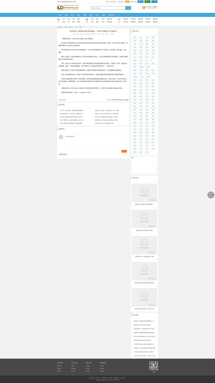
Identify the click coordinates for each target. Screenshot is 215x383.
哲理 (135, 60)
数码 (153, 63)
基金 (153, 109)
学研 (135, 44)
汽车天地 (125, 22)
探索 (148, 67)
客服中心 (73, 366)
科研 (147, 80)
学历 (135, 86)
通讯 (135, 63)
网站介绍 (59, 366)
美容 (141, 73)
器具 (135, 142)
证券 (147, 113)
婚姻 (135, 132)
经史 (153, 90)
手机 (147, 106)
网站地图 (73, 368)
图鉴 (147, 44)
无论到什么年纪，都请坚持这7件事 (104, 123)
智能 (141, 63)
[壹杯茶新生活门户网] (68, 7)
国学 (147, 86)
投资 (141, 109)
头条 (141, 37)
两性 (147, 73)
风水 (153, 96)
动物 (147, 50)
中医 (153, 73)
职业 (153, 80)
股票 (147, 109)
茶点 (141, 129)
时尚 (153, 99)
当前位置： (60, 27)
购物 (97, 22)
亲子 (73, 19)
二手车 (103, 22)
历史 (153, 57)
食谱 (147, 126)
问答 (78, 15)
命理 (147, 96)
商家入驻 (102, 366)
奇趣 (135, 50)
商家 (84, 15)
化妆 (135, 106)
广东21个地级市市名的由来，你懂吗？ (144, 352)
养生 (153, 70)
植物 (141, 50)
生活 (153, 129)
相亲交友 (133, 22)
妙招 (141, 136)
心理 (135, 73)
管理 (147, 152)
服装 (141, 103)
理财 (135, 109)
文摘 (80, 27)
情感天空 (147, 22)
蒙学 (153, 86)
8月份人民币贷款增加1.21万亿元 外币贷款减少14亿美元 (144, 309)
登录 (127, 1)
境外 (153, 116)
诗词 (141, 90)
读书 (135, 54)
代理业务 (88, 368)
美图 (103, 15)
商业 (153, 40)
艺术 (147, 57)
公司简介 (97, 378)
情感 (153, 132)
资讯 (66, 15)
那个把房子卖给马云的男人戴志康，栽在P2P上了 (145, 344)
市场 (147, 149)
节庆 (135, 99)
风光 (153, 44)
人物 (135, 47)
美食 (64, 22)
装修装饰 (155, 19)
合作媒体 (122, 378)
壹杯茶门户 (93, 34)
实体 (141, 152)
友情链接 (88, 371)
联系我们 (111, 15)
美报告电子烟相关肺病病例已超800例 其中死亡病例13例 (144, 283)
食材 (141, 126)
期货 (141, 113)
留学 (135, 83)
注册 (132, 1)
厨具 (135, 129)
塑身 (141, 70)
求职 (92, 19)
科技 (141, 60)
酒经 (153, 142)
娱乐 (72, 15)
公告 (141, 44)
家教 (141, 83)
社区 (97, 15)
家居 (141, 132)
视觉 (147, 129)
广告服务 (88, 366)
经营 (135, 152)
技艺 (141, 142)
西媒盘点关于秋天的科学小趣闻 (144, 230)
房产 (64, 19)
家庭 (147, 132)
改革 (135, 80)
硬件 (135, 67)
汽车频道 (102, 371)
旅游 (73, 22)
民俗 (135, 96)
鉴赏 (135, 149)
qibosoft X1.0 (105, 380)
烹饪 (147, 122)
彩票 (135, 116)
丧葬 (141, 99)
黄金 (135, 113)
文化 (153, 50)
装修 (68, 19)
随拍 (147, 119)
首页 (60, 15)
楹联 (141, 93)
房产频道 (102, 368)
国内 (147, 116)
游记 (141, 119)
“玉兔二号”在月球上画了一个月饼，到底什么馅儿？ (145, 356)
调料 (153, 126)
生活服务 (109, 22)
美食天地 (140, 22)
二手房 (103, 19)
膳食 (147, 70)
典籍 (135, 93)
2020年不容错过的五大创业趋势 (120, 100)
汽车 (68, 22)
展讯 (147, 40)
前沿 (153, 37)
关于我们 (91, 378)
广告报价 (103, 378)
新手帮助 (73, 371)
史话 (135, 139)
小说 (135, 57)
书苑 (147, 90)
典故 (147, 99)
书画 (153, 93)
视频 (153, 119)
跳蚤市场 (109, 19)
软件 (147, 63)
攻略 (135, 122)
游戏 (147, 47)
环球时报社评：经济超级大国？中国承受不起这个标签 (144, 257)
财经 (153, 106)
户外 (135, 119)
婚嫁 (78, 19)
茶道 (153, 136)
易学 (147, 93)
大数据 (141, 67)
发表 (124, 151)
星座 (141, 96)
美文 (153, 54)
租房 (97, 19)
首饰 (141, 106)
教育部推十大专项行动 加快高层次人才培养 (106, 120)
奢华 (153, 103)
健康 (78, 22)
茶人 (141, 139)
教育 (148, 77)
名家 (135, 90)
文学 (141, 54)
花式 (141, 149)
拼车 (92, 22)
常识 (142, 77)
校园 (141, 86)
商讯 (135, 40)
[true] (128, 8)
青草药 (135, 77)
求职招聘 (140, 19)
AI (151, 60)
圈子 (91, 15)
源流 (153, 83)
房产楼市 (147, 19)
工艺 (153, 145)
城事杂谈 (125, 19)
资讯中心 (71, 27)
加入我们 (110, 378)
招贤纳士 (59, 368)
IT (146, 60)
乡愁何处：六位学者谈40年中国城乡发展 (144, 348)
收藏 (112, 34)
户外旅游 (133, 19)
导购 (141, 40)
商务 (153, 149)
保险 (153, 113)
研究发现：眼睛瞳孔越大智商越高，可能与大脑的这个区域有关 (144, 204)
